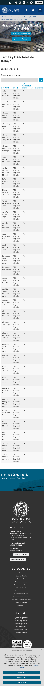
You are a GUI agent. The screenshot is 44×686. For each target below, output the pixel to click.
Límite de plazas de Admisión (13, 478)
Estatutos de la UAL (21, 629)
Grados (7, 17)
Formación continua (21, 585)
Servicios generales (21, 624)
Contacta (39, 3)
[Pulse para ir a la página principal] (11, 10)
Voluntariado (21, 606)
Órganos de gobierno (21, 618)
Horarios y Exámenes (21, 39)
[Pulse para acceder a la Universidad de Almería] (21, 512)
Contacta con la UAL (21, 555)
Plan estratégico (21, 627)
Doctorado (21, 579)
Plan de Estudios (7, 20)
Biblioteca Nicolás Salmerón (21, 600)
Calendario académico (21, 597)
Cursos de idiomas (21, 588)
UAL (2, 17)
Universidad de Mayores (21, 594)
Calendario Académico (21, 33)
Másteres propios (21, 582)
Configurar (21, 673)
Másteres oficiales (21, 576)
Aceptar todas (22, 682)
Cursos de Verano (21, 591)
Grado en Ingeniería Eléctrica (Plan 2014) (23, 17)
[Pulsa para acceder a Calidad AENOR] (22, 645)
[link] (39, 2)
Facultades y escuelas (21, 621)
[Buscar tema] (40, 80)
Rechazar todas (22, 677)
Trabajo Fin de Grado (20, 20)
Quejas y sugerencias (17, 559)
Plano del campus (21, 633)
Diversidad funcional (21, 603)
